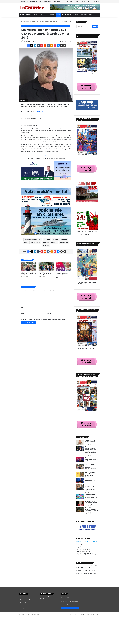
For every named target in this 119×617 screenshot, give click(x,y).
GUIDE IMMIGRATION (46, 1)
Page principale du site (25, 596)
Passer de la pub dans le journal (27, 608)
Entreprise (75, 14)
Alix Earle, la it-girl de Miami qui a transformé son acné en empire (90, 474)
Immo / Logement (66, 14)
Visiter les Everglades (81, 547)
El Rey (36, 115)
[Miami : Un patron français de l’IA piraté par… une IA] (80, 480)
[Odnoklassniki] (51, 45)
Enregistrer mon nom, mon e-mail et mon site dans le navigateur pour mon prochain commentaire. (44, 319)
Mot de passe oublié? (74, 601)
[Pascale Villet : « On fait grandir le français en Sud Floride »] (80, 442)
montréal (46, 242)
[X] (31, 45)
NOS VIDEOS (77, 1)
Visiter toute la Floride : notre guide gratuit (86, 554)
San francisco (64, 242)
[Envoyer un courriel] (29, 41)
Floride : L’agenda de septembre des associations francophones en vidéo (28, 273)
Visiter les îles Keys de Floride (83, 551)
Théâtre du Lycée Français (41, 111)
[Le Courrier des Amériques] (32, 8)
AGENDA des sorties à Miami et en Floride (35, 21)
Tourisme (91, 14)
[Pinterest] (41, 45)
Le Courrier (28, 14)
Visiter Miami (80, 544)
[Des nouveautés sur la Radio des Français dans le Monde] (80, 459)
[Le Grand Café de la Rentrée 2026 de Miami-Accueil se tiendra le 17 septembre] (46, 266)
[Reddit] (45, 45)
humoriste (47, 239)
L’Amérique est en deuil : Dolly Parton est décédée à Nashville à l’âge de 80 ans (91, 503)
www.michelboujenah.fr (43, 155)
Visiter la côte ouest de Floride (83, 549)
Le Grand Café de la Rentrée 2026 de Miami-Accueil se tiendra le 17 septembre (45, 273)
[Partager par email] (61, 45)
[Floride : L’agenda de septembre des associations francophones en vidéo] (28, 266)
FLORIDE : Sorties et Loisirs (63, 26)
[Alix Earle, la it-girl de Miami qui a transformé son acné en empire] (80, 474)
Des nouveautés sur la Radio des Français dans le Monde (91, 459)
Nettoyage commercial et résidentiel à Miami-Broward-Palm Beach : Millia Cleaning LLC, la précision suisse (91, 487)
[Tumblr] (38, 45)
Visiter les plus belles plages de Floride (85, 553)
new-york (54, 242)
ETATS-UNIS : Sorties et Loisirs (48, 26)
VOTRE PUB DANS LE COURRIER (27, 1)
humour (56, 239)
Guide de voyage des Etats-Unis (27, 599)
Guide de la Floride (24, 602)
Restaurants (84, 14)
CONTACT (97, 614)
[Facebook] (28, 45)
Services (52, 14)
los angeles (64, 239)
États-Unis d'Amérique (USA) (33, 239)
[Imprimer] (64, 45)
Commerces (44, 14)
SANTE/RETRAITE (57, 1)
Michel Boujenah (35, 242)
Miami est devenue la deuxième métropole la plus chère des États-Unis (91, 496)
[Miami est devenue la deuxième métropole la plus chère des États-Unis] (80, 496)
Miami (26, 242)
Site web (49, 313)
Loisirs (58, 14)
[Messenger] (58, 45)
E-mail (23, 313)
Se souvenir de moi (65, 604)
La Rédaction (26, 41)
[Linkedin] (35, 45)
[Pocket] (55, 45)
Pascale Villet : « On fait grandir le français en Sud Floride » (91, 442)
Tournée (46, 245)
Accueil (22, 14)
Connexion (69, 608)
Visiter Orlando (80, 546)
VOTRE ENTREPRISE (68, 1)
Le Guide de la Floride (89, 614)
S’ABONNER (38, 1)
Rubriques (36, 14)
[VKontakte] (48, 45)
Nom (22, 307)
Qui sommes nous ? (24, 605)
